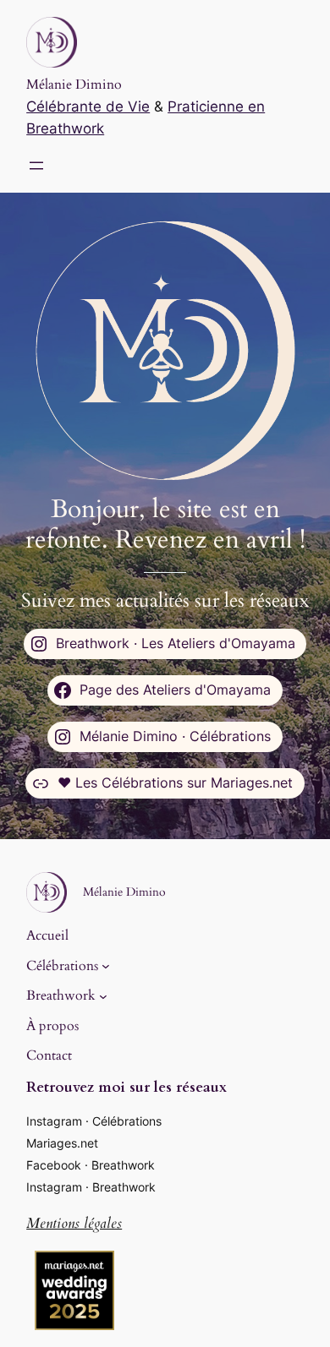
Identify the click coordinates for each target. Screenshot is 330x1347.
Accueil (47, 935)
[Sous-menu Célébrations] (106, 966)
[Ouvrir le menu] (36, 165)
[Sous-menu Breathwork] (103, 995)
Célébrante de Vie (88, 106)
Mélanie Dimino (74, 84)
